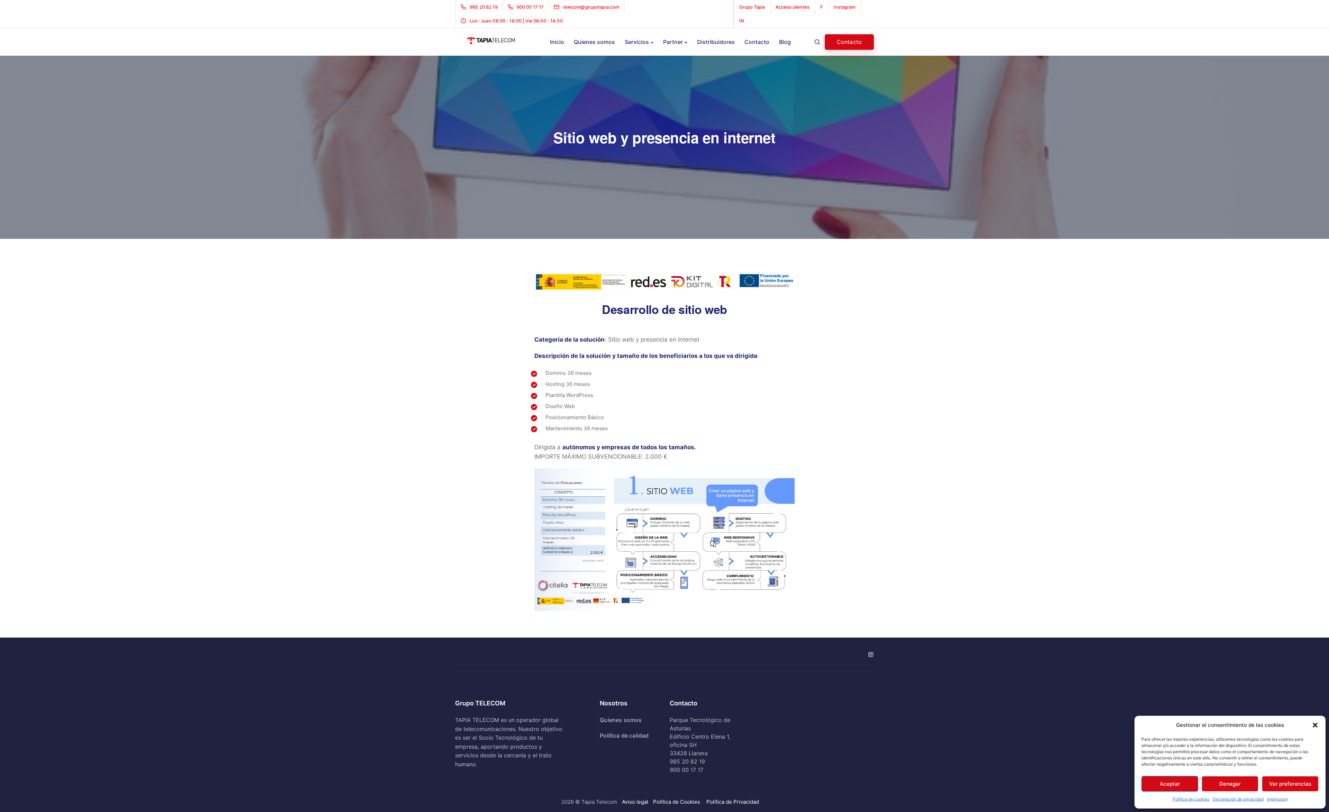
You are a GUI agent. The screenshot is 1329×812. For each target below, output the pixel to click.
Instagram (844, 7)
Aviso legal (635, 802)
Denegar (1230, 784)
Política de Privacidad (732, 802)
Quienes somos (594, 41)
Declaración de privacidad (1238, 799)
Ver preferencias (1290, 784)
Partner (673, 41)
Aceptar (1170, 784)
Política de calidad (624, 735)
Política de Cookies (676, 802)
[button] (1315, 725)
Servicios (637, 41)
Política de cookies (1191, 799)
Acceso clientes (793, 7)
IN (741, 21)
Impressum (1277, 799)
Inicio (557, 41)
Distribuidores (716, 41)
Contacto (756, 41)
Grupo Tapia (752, 7)
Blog (785, 41)
